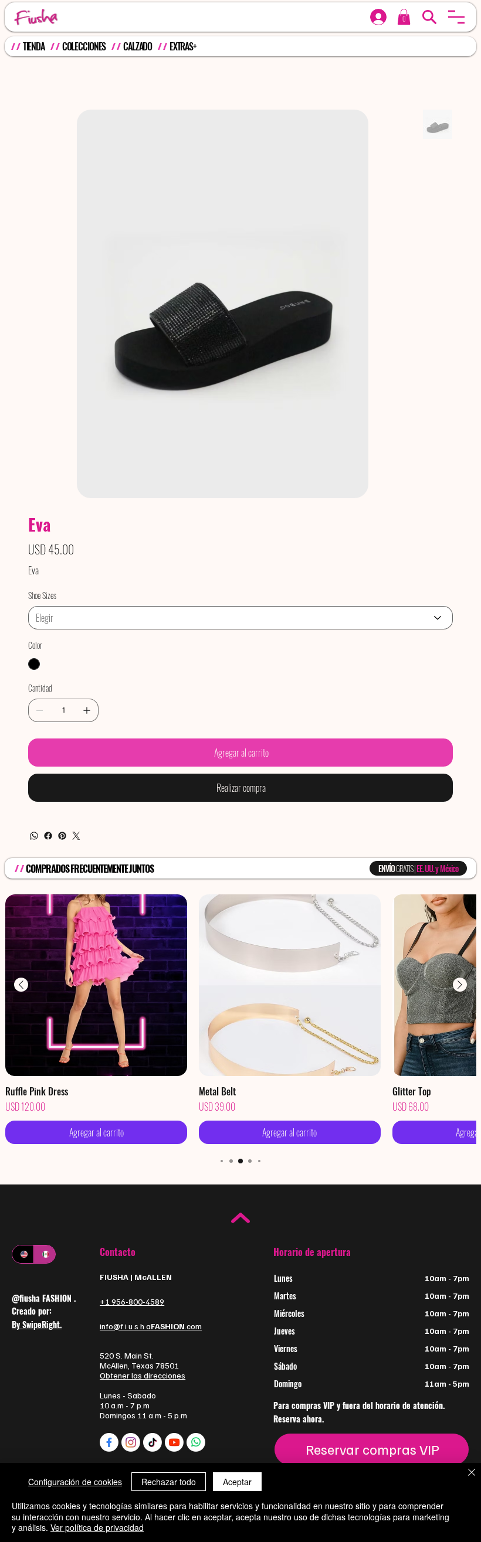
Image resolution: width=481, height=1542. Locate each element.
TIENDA (34, 46)
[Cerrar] (472, 1473)
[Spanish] (44, 1254)
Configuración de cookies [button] (75, 1481)
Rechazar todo (168, 1481)
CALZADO (137, 46)
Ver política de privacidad (97, 1527)
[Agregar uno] (87, 710)
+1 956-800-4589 (132, 1301)
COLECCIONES (84, 46)
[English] (22, 1254)
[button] (456, 17)
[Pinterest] (62, 836)
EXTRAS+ (183, 46)
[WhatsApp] (34, 836)
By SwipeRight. (37, 1324)
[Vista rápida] (96, 985)
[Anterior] (21, 985)
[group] (240, 1019)
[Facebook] (48, 836)
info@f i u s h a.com (151, 1326)
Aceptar (237, 1481)
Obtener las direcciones (142, 1375)
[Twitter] (76, 836)
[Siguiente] (460, 985)
